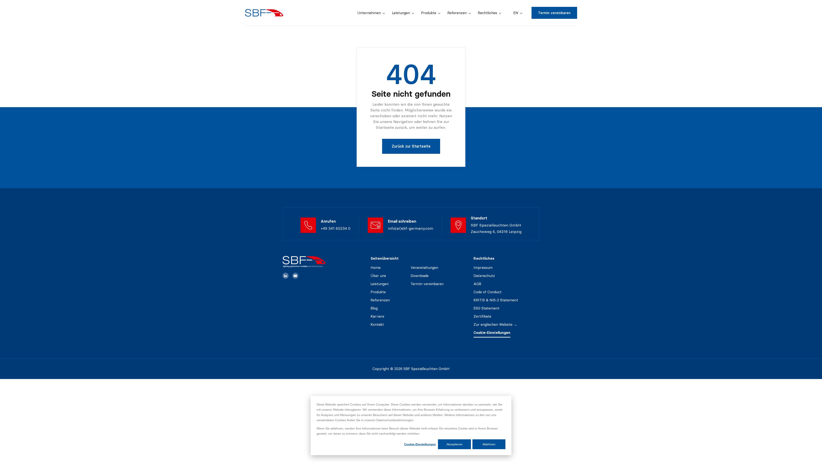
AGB (477, 283)
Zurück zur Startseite (411, 146)
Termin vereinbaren (554, 13)
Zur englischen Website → (495, 324)
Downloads (420, 275)
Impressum (483, 267)
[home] (264, 13)
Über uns (378, 275)
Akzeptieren (455, 444)
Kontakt (377, 324)
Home (376, 267)
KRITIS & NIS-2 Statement (496, 300)
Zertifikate (482, 316)
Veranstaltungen (424, 267)
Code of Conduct (488, 292)
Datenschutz (484, 275)
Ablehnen (488, 444)
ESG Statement (486, 308)
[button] (371, 13)
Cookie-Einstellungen (420, 444)
